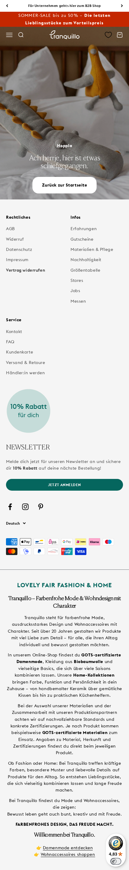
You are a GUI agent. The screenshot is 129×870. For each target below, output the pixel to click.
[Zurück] (7, 6)
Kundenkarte (19, 352)
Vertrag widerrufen (25, 270)
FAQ (10, 341)
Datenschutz (19, 249)
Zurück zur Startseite (64, 185)
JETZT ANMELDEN (64, 485)
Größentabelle (85, 270)
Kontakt (14, 331)
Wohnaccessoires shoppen (68, 854)
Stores (76, 280)
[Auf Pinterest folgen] (41, 507)
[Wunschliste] (108, 35)
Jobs (75, 290)
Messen (78, 301)
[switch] (115, 861)
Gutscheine (82, 239)
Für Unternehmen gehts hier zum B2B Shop (64, 6)
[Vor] (122, 6)
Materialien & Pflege (91, 249)
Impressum (17, 259)
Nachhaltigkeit (85, 259)
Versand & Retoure (25, 362)
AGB (10, 228)
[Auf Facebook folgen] (10, 507)
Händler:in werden (25, 372)
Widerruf (15, 239)
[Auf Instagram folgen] (25, 507)
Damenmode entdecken (68, 847)
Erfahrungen (83, 228)
